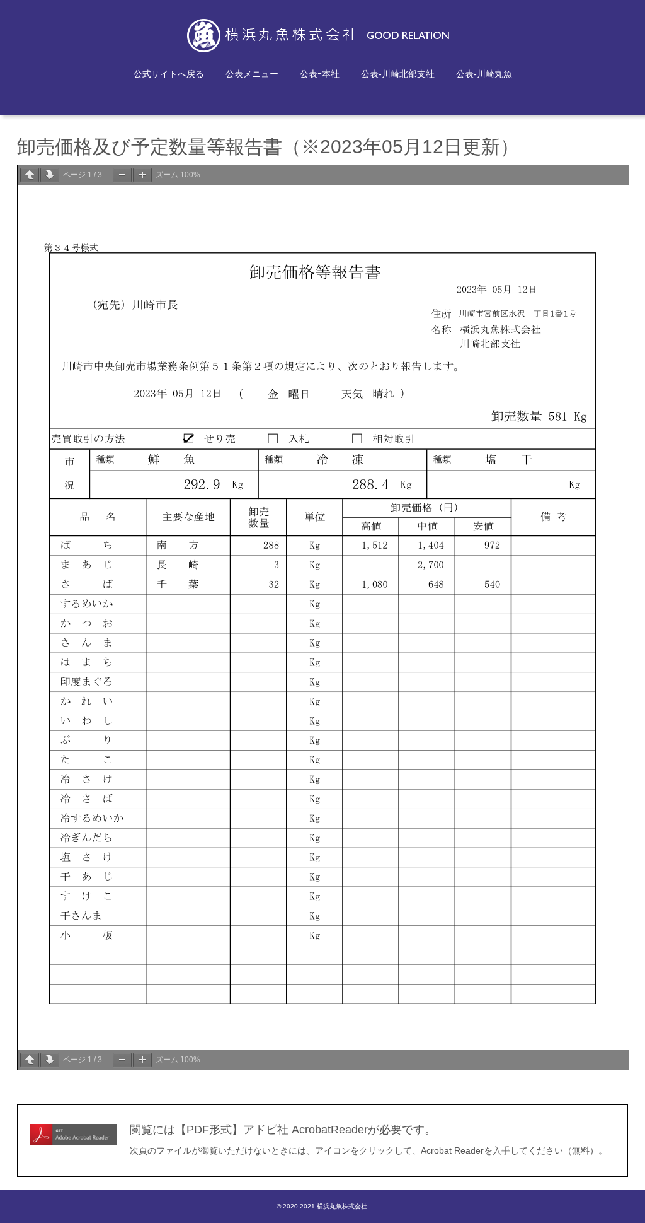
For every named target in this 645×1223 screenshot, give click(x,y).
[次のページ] (49, 175)
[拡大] (142, 175)
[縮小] (122, 175)
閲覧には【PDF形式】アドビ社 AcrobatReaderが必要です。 (283, 1129)
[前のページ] (29, 175)
